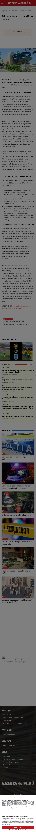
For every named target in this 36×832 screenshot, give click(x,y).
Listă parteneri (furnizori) (6, 824)
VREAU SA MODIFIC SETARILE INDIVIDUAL (18, 829)
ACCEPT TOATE (18, 827)
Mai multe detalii (7, 805)
